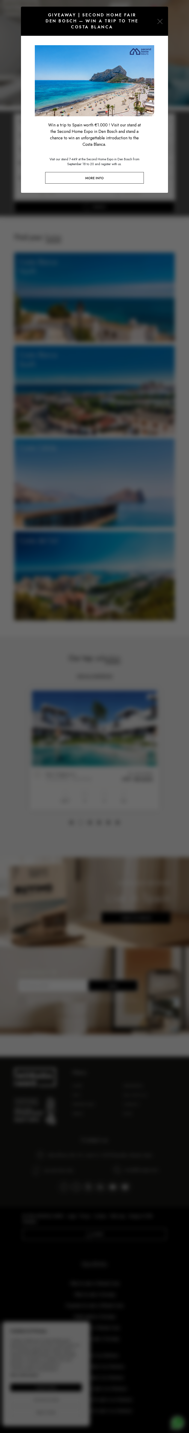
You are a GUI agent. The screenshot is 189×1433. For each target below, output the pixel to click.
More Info (94, 178)
